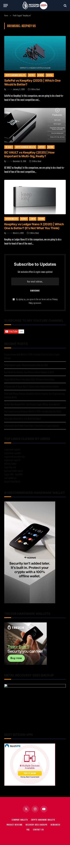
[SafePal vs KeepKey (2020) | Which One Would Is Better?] (35, 53)
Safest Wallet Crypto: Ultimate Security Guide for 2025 (26, 365)
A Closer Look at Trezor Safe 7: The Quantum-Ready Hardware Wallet (31, 386)
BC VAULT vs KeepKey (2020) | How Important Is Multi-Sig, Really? (29, 154)
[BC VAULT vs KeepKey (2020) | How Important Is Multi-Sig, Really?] (35, 125)
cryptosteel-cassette (12, 453)
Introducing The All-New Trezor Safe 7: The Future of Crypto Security (31, 425)
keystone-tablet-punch (13, 470)
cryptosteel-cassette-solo (14, 456)
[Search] (65, 5)
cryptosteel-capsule (12, 449)
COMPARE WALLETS (20, 820)
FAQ (28, 829)
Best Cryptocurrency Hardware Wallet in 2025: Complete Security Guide (32, 411)
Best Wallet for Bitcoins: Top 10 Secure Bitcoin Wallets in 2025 (29, 372)
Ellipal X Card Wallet (12, 481)
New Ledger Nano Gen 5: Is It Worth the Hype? (22, 418)
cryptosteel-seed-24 (12, 460)
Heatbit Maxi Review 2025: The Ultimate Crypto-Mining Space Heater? (32, 404)
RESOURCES (55, 824)
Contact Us (38, 829)
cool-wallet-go (10, 478)
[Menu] (5, 5)
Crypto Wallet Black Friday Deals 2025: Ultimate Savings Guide (29, 379)
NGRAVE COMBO (10, 463)
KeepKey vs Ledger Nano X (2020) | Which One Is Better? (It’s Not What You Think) (34, 226)
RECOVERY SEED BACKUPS (36, 824)
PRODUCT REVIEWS (14, 824)
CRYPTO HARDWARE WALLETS (43, 820)
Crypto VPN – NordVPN (13, 474)
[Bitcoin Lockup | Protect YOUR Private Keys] (35, 5)
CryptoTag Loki (10, 467)
